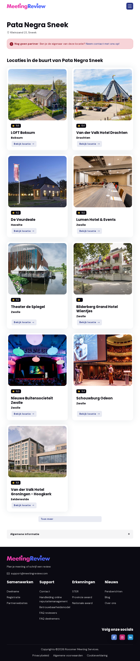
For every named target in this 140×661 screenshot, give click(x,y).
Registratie (13, 597)
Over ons (110, 603)
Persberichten (113, 591)
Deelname (13, 591)
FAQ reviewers (48, 613)
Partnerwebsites (17, 603)
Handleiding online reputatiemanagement (53, 599)
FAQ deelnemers (49, 618)
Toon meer (47, 519)
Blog (107, 597)
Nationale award (82, 603)
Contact (44, 591)
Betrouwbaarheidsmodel (54, 607)
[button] (129, 6)
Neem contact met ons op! (102, 44)
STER (75, 591)
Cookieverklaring (97, 655)
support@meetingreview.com (29, 573)
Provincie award (82, 597)
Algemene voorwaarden (68, 655)
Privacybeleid (40, 655)
